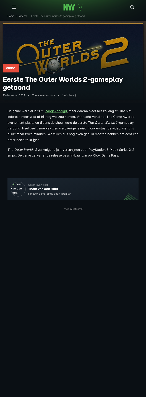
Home (10, 15)
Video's (23, 15)
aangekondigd (56, 111)
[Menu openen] (13, 7)
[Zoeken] (132, 7)
